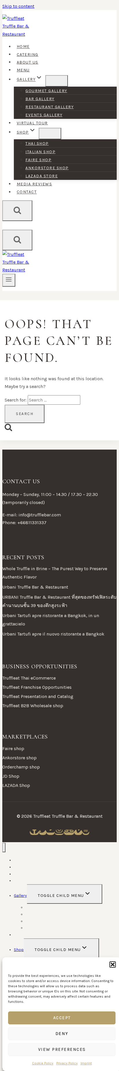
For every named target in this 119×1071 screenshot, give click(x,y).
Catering (27, 54)
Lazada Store (41, 176)
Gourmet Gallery (46, 90)
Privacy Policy (67, 1063)
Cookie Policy (42, 1063)
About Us (27, 62)
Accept (62, 1017)
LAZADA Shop (16, 785)
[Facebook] (34, 832)
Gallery (20, 895)
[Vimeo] (78, 832)
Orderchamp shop (21, 767)
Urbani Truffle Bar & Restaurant (35, 587)
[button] (113, 964)
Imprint (86, 1063)
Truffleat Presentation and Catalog (37, 696)
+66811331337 (32, 522)
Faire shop (38, 159)
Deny (61, 1033)
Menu (23, 70)
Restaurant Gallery (49, 106)
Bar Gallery (40, 98)
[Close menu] (3, 847)
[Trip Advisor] (69, 832)
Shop (19, 949)
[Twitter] (43, 832)
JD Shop (10, 776)
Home (23, 46)
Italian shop (40, 151)
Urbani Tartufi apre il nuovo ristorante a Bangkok (53, 634)
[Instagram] (59, 832)
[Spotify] (85, 832)
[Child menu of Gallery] (56, 81)
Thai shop (37, 143)
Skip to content (18, 6)
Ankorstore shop (47, 167)
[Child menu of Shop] (50, 133)
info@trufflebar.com (39, 515)
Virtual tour (32, 123)
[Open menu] (8, 280)
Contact (27, 192)
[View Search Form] (17, 210)
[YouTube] (51, 832)
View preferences (62, 1049)
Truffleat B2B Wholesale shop (32, 705)
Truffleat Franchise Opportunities (37, 687)
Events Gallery (43, 115)
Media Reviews (34, 184)
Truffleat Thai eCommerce (29, 678)
